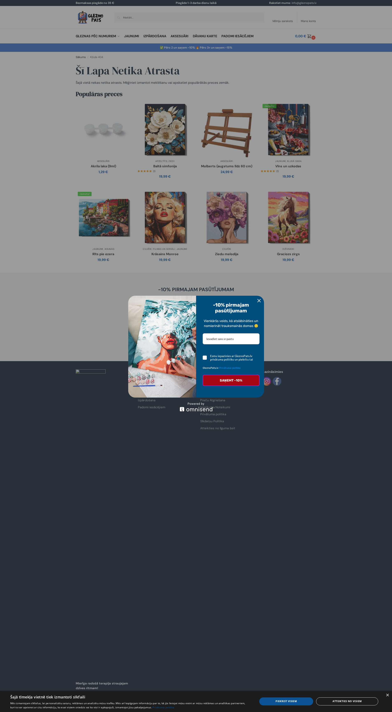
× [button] (387, 695)
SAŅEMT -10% (231, 380)
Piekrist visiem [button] (286, 701)
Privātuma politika (230, 367)
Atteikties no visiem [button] (347, 701)
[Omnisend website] (196, 407)
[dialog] (196, 701)
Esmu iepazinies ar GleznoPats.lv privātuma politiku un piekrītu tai (231, 357)
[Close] (259, 301)
